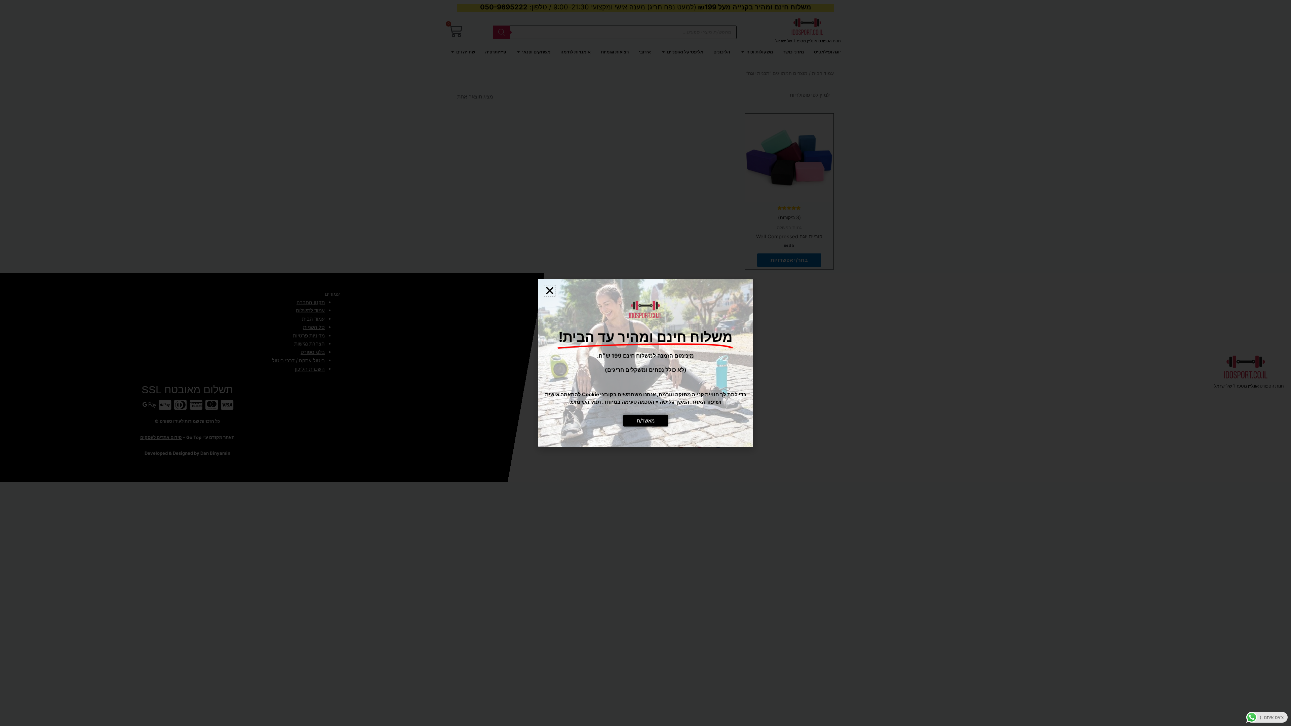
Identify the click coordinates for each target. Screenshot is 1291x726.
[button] (550, 291)
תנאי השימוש (586, 402)
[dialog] (645, 363)
